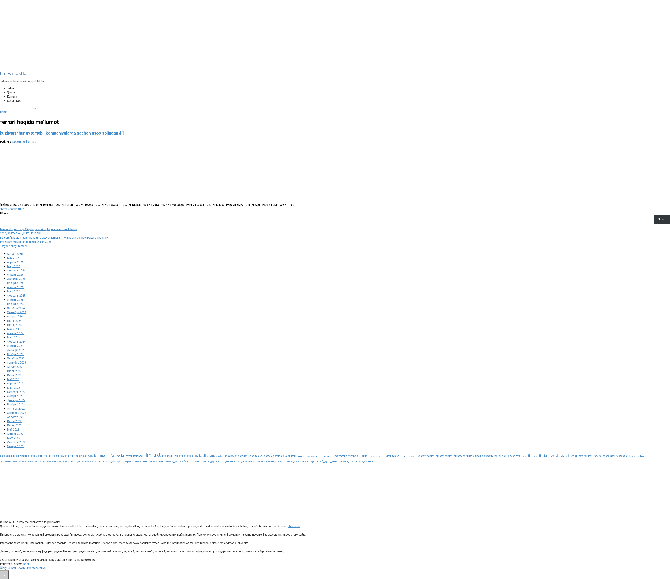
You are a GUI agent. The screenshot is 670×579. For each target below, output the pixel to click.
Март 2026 (13, 266)
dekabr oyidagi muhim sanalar (70, 455)
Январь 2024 (15, 346)
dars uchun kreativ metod (14, 455)
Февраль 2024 (16, 341)
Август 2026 (15, 253)
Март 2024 (13, 337)
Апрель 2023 (15, 383)
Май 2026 (13, 258)
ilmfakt (152, 455)
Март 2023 (13, 387)
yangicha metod (85, 461)
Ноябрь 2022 (15, 404)
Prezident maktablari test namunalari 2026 (25, 242)
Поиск (4, 213)
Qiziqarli (12, 92)
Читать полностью (12, 209)
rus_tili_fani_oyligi (545, 455)
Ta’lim (10, 88)
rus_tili (526, 455)
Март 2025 (13, 291)
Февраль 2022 (16, 442)
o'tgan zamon (392, 456)
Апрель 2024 (15, 333)
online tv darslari (444, 456)
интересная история (132, 462)
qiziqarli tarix (514, 456)
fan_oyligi (117, 455)
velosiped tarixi (69, 462)
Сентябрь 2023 (16, 362)
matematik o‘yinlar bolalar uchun (351, 456)
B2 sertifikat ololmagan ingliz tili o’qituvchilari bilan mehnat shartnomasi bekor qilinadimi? (54, 237)
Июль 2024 (14, 320)
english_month (98, 455)
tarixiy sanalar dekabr (604, 456)
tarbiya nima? (585, 456)
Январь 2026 (15, 274)
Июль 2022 (14, 421)
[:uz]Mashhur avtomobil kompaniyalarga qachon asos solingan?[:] (62, 133)
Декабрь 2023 (16, 350)
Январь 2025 (15, 299)
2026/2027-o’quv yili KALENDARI (20, 233)
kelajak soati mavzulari (236, 456)
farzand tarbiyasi (134, 456)
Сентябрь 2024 (16, 312)
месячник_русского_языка (215, 461)
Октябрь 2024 (16, 308)
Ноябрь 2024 (15, 304)
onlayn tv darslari (425, 456)
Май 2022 (13, 429)
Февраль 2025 (16, 295)
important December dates (177, 455)
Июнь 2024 (14, 325)
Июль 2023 (14, 371)
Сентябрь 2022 (16, 412)
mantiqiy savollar (326, 456)
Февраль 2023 (16, 392)
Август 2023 (15, 366)
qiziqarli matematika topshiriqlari (489, 456)
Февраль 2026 (16, 270)
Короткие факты (23, 141)
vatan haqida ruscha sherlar (12, 462)
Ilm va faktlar (14, 73)
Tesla (633, 456)
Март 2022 (13, 438)
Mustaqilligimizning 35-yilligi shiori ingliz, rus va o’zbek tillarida (38, 229)
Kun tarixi (12, 96)
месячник (150, 461)
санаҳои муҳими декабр (269, 461)
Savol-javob (14, 100)
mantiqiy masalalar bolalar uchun (280, 456)
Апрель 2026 (15, 262)
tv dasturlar (642, 456)
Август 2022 (15, 417)
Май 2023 (13, 379)
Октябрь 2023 (16, 358)
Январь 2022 (15, 446)
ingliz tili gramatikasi (208, 455)
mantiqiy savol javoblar (307, 456)
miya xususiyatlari (376, 456)
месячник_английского (176, 461)
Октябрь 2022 (16, 408)
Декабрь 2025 (16, 279)
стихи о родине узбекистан (296, 462)
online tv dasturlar (463, 456)
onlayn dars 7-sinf (408, 456)
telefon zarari (623, 456)
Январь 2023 (15, 396)
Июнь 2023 (14, 375)
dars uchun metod (41, 455)
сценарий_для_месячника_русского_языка (341, 461)
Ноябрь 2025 (15, 283)
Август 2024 (15, 316)
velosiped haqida (54, 462)
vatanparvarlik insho (35, 461)
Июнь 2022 (14, 425)
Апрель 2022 (15, 433)
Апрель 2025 (15, 287)
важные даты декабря (108, 461)
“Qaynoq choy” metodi (13, 246)
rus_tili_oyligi (568, 455)
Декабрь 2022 (16, 400)
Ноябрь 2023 (15, 354)
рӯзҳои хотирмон (246, 461)
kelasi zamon (255, 456)
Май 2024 (13, 329)
